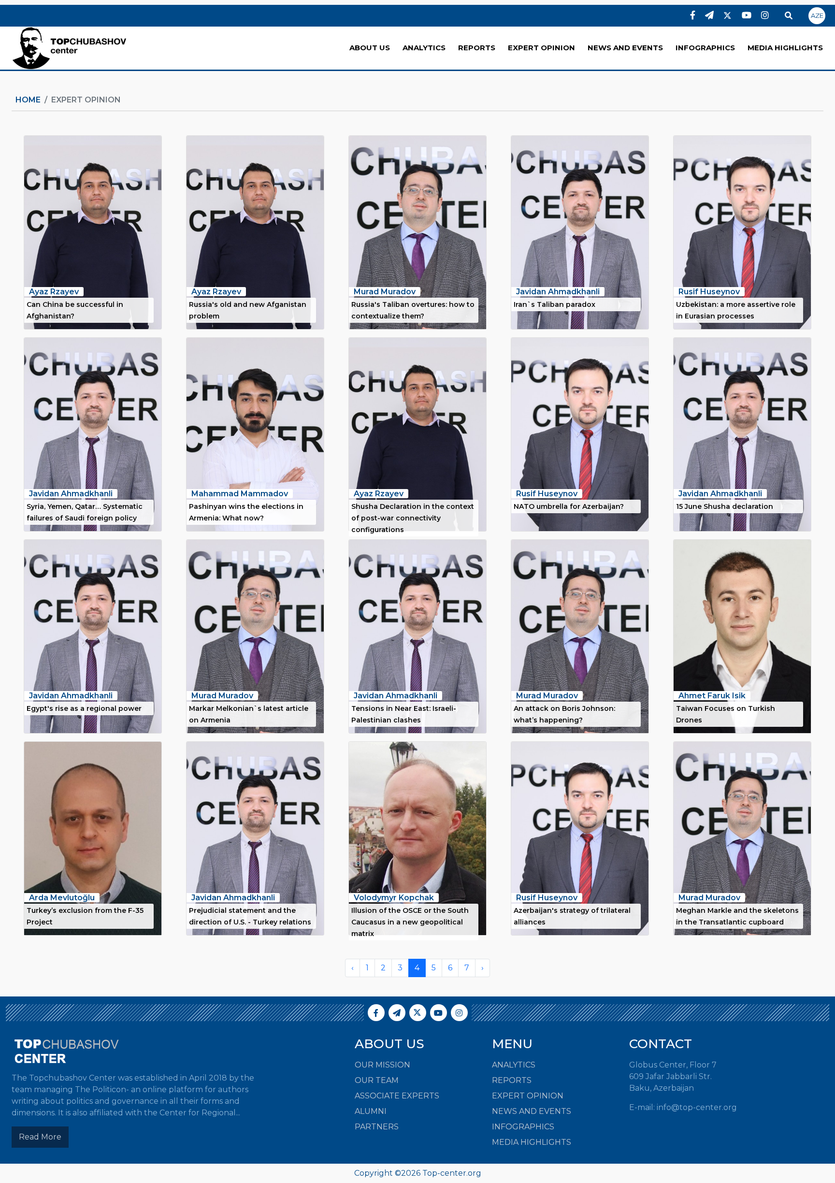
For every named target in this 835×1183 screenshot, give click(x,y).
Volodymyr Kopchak (394, 897)
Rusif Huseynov (709, 291)
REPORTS (476, 47)
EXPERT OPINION (541, 47)
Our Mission (382, 1064)
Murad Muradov (385, 291)
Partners (377, 1126)
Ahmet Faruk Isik (712, 695)
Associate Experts (397, 1095)
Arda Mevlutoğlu (62, 897)
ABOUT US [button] (369, 47)
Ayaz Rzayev (54, 291)
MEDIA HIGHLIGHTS (785, 47)
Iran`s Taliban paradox (554, 304)
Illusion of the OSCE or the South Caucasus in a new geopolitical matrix (410, 922)
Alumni (371, 1111)
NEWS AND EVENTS (625, 47)
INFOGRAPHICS (705, 47)
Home (28, 99)
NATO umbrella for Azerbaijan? (569, 506)
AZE (817, 15)
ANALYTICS (424, 47)
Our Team (377, 1080)
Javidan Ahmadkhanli (558, 291)
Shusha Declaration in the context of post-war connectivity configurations (412, 518)
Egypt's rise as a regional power (84, 708)
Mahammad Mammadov (239, 493)
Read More (40, 1136)
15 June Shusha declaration (724, 506)
